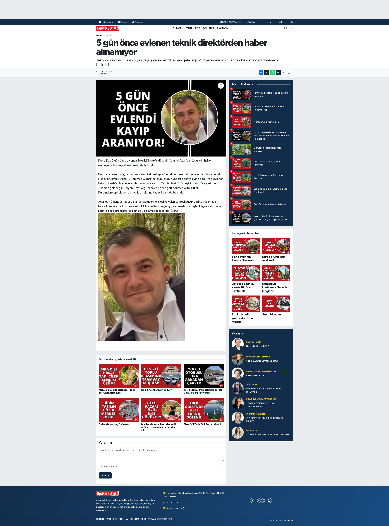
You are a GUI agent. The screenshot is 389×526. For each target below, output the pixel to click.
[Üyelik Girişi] (290, 22)
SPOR (143, 519)
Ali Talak (251, 385)
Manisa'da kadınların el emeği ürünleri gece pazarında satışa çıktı (158, 427)
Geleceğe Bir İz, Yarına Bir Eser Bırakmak (263, 390)
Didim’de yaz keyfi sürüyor (114, 424)
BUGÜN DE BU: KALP (257, 346)
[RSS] (269, 500)
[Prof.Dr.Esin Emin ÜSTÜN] (238, 373)
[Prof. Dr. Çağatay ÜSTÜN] (238, 403)
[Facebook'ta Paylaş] (261, 72)
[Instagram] (263, 500)
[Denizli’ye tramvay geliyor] (161, 376)
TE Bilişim (288, 520)
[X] (258, 500)
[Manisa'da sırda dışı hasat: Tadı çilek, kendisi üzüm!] (119, 376)
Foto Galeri (107, 22)
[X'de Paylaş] (266, 72)
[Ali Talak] (238, 388)
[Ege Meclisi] (107, 28)
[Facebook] (252, 500)
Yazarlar (139, 22)
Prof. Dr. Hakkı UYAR (258, 357)
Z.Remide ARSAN (255, 414)
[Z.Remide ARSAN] (238, 418)
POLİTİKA (208, 28)
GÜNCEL (177, 28)
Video (124, 22)
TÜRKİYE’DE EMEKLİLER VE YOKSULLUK (267, 434)
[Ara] (286, 28)
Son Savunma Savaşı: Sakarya (262, 361)
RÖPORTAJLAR (164, 519)
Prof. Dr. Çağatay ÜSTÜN (261, 399)
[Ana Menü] (291, 28)
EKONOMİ (223, 28)
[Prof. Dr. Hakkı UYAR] (238, 358)
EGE (197, 28)
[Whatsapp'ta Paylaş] (272, 72)
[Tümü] (288, 333)
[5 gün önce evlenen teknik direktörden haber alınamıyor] (161, 118)
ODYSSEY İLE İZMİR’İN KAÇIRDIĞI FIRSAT (264, 420)
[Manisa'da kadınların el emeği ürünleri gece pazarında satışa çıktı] (161, 410)
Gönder (105, 475)
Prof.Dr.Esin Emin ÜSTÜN (261, 371)
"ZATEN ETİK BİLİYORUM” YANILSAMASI (260, 405)
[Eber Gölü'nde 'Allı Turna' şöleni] (204, 410)
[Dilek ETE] (238, 432)
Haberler (101, 35)
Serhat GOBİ (254, 342)
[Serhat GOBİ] (238, 344)
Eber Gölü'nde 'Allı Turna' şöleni (202, 424)
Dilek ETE (251, 430)
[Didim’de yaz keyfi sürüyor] (119, 410)
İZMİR (189, 28)
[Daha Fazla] (278, 72)
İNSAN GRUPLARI (255, 375)
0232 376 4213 (174, 502)
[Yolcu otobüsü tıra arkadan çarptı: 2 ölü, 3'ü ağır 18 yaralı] (204, 376)
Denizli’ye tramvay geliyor (156, 390)
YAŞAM (152, 519)
